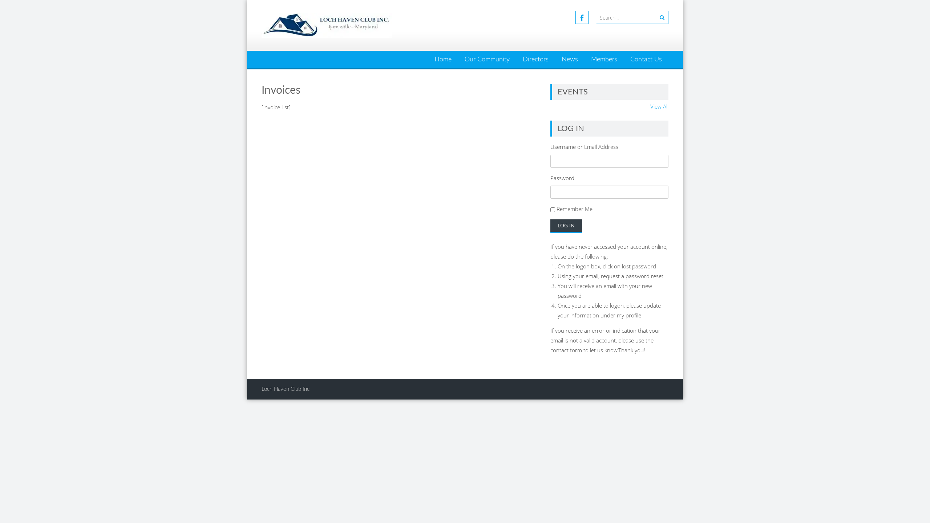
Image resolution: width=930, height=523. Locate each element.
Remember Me (575, 208)
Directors (536, 59)
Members (604, 59)
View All (659, 106)
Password (562, 178)
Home (443, 59)
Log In (566, 225)
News (570, 59)
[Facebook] (582, 17)
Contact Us (646, 59)
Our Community (487, 59)
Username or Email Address (584, 146)
